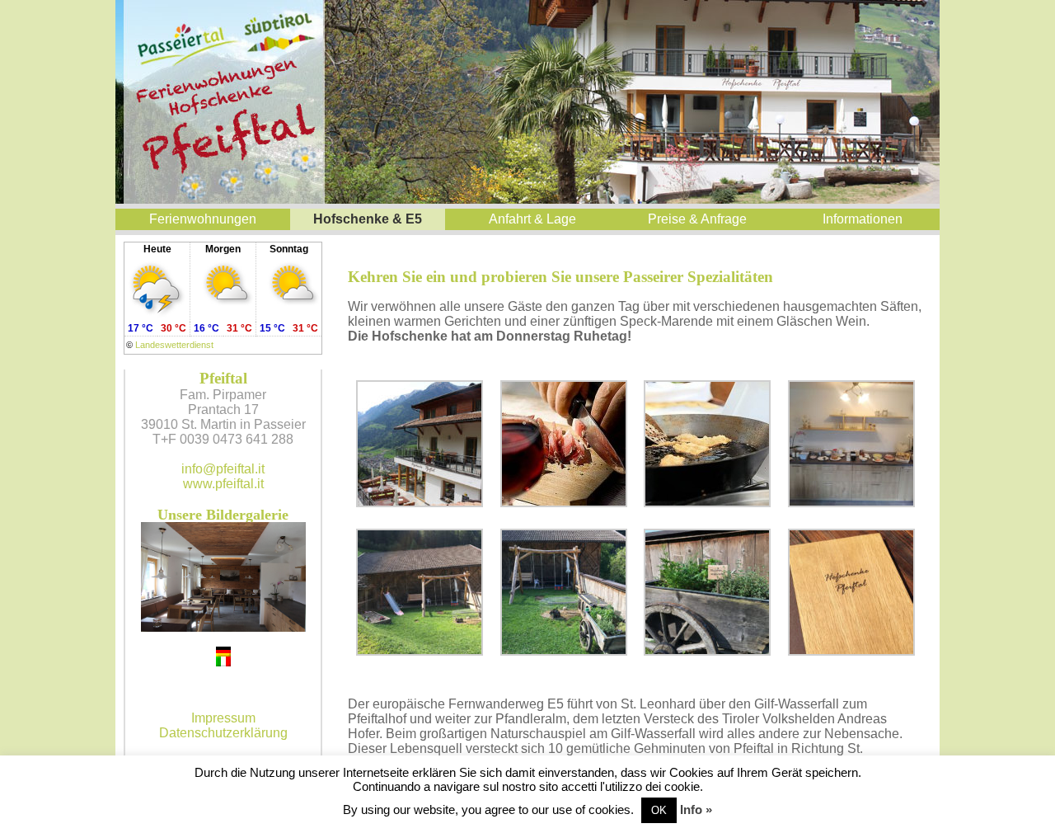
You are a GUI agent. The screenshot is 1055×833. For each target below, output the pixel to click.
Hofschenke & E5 (367, 219)
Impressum (223, 718)
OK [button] (659, 810)
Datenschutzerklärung (223, 733)
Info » (696, 809)
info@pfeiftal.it (223, 469)
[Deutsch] (223, 652)
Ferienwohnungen (202, 219)
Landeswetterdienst (174, 345)
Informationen (863, 219)
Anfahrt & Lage (532, 219)
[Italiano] (223, 661)
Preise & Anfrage (697, 219)
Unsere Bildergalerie (222, 514)
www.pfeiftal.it (223, 484)
